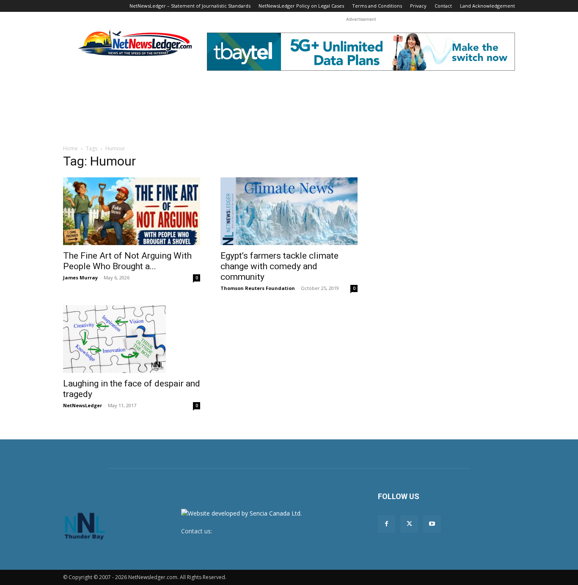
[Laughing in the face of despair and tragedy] (131, 339)
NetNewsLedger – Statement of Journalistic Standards (189, 6)
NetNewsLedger (82, 405)
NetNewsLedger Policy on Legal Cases (301, 6)
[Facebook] (386, 524)
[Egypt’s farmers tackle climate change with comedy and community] (289, 211)
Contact (443, 6)
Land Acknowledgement (487, 6)
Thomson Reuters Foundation (257, 288)
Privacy (418, 6)
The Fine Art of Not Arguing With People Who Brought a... (127, 261)
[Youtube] (432, 524)
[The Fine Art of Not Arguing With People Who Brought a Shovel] (131, 211)
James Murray (80, 277)
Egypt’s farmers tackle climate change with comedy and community (279, 266)
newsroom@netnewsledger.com (258, 531)
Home (70, 148)
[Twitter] (409, 524)
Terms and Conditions (377, 6)
